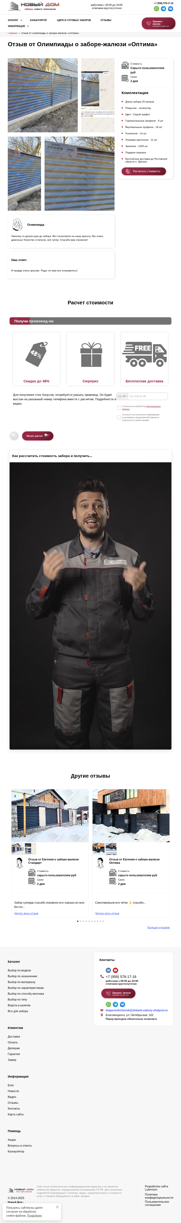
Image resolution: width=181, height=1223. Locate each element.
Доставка (14, 1036)
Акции (12, 1139)
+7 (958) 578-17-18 (163, 3)
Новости (13, 1091)
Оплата (12, 1042)
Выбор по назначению (22, 976)
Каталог (13, 20)
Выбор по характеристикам (26, 987)
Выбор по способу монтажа (26, 993)
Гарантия (14, 1054)
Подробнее (34, 1215)
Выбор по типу (17, 999)
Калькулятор (38, 20)
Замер (12, 1059)
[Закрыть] (57, 1207)
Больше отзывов (159, 927)
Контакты (14, 1108)
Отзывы (106, 20)
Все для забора (18, 1011)
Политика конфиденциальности (159, 1196)
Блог (11, 1085)
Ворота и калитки (19, 1005)
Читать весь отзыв (26, 913)
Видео (12, 1096)
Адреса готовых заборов (74, 20)
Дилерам (14, 1048)
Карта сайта (16, 1114)
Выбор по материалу (21, 982)
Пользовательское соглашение (157, 1203)
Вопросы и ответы (20, 1145)
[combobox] (122, 396)
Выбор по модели (19, 970)
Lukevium (151, 1189)
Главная (12, 33)
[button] (77, 921)
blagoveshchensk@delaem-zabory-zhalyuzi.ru (137, 1010)
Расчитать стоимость (146, 171)
